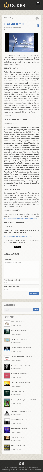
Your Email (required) (11, 287)
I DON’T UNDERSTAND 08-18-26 (21, 411)
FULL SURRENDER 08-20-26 (19, 391)
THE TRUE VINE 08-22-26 (19, 374)
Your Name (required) (12, 280)
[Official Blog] (20, 463)
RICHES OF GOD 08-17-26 (19, 420)
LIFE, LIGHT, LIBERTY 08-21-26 (20, 382)
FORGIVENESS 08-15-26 (18, 437)
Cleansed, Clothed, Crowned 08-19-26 (23, 400)
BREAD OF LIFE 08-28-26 (18, 322)
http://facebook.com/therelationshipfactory (20, 218)
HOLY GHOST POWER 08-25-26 (21, 348)
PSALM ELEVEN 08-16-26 (19, 428)
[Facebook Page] (23, 463)
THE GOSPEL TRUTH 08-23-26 (20, 365)
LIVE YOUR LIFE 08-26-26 (18, 339)
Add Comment (10, 30)
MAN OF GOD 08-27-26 (18, 330)
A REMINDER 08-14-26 (18, 446)
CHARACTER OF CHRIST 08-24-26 (21, 356)
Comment (7, 260)
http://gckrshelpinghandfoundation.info (18, 236)
